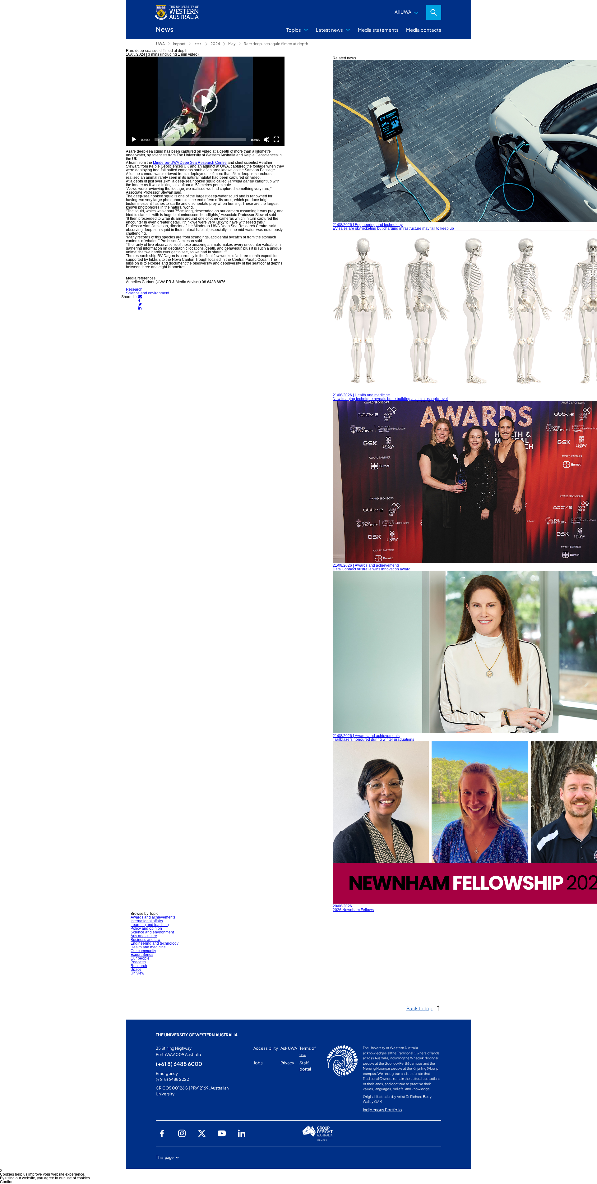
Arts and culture (144, 936)
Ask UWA (288, 1048)
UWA (160, 43)
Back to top (419, 1008)
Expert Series (142, 954)
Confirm (6, 1182)
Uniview (137, 973)
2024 (215, 43)
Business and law (145, 940)
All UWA (403, 12)
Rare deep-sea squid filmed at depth (276, 43)
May (232, 43)
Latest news (329, 30)
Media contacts (423, 30)
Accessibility (265, 1048)
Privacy (287, 1062)
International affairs (147, 921)
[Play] (205, 101)
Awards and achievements (153, 917)
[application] (205, 101)
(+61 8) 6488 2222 (172, 1079)
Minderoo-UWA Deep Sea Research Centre (190, 162)
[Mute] (266, 139)
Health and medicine (148, 947)
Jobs (258, 1062)
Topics (293, 30)
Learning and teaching (150, 925)
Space (136, 969)
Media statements (378, 30)
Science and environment (147, 293)
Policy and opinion (146, 928)
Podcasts (138, 962)
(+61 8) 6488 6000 (179, 1063)
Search (433, 12)
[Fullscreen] (276, 139)
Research (134, 289)
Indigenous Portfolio (382, 1109)
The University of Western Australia (197, 1034)
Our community (143, 951)
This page (165, 1157)
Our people (140, 958)
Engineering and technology (154, 943)
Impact (179, 43)
